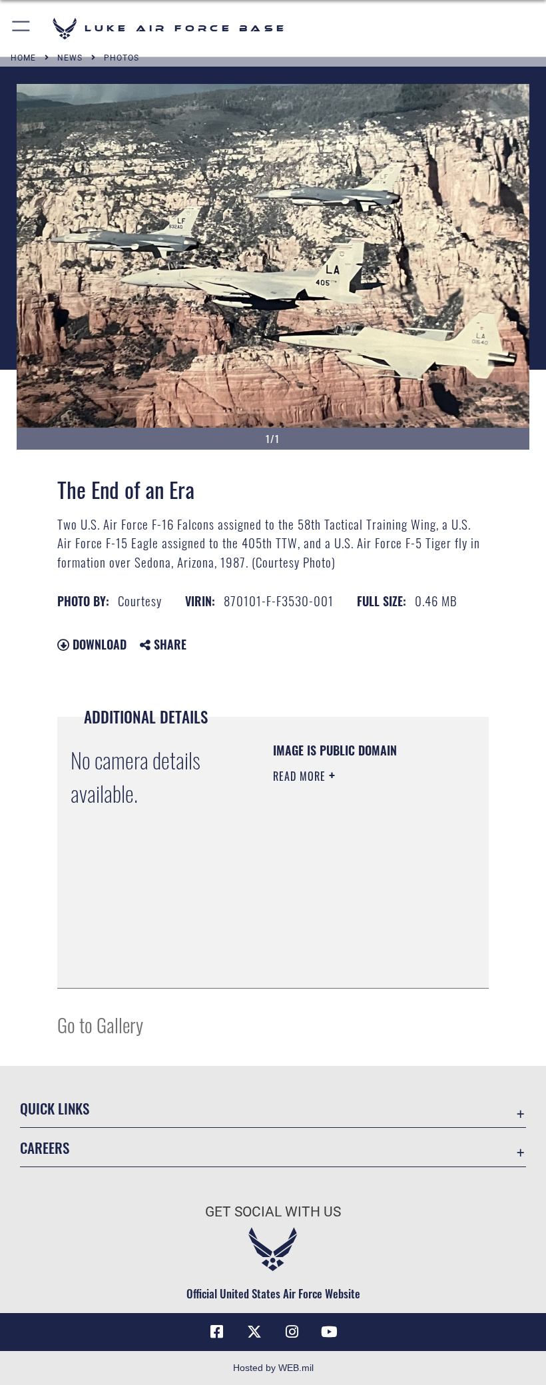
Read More (301, 776)
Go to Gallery (100, 1024)
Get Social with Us (273, 1212)
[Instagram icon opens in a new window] (292, 1332)
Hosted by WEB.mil (273, 1367)
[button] (21, 28)
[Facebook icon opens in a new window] (217, 1332)
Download (98, 644)
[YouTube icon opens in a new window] (329, 1332)
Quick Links (54, 1108)
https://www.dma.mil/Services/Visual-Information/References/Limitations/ (354, 944)
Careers (44, 1147)
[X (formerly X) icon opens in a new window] (254, 1332)
